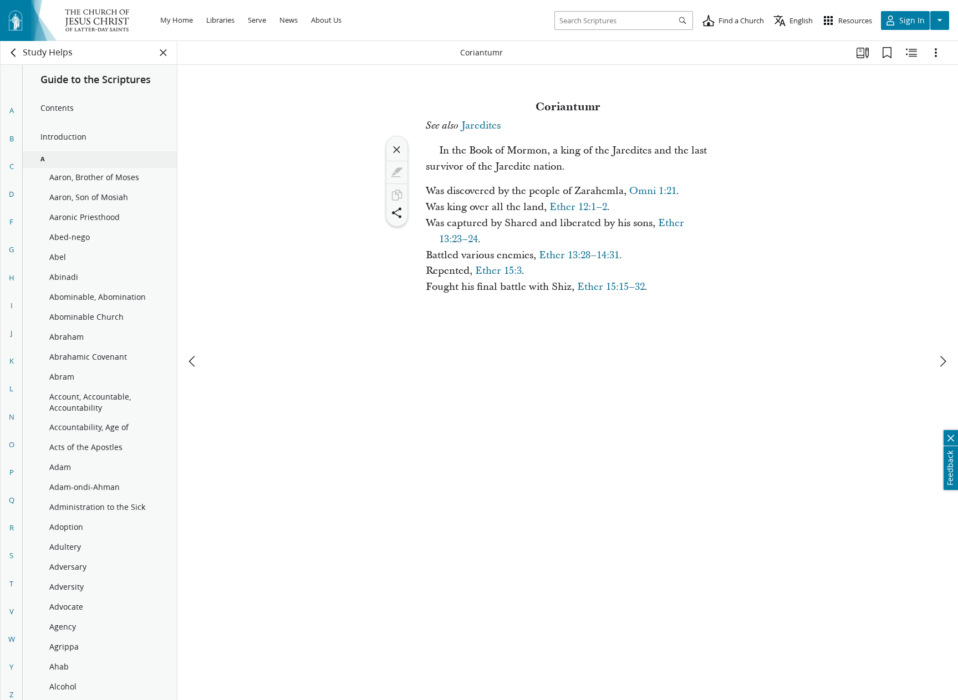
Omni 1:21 (652, 191)
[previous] (193, 361)
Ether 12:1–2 (578, 207)
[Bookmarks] (887, 52)
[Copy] (397, 195)
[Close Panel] (163, 53)
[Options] (936, 52)
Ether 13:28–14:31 (579, 255)
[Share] (397, 213)
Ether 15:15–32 (611, 287)
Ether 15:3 (498, 271)
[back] (14, 53)
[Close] (397, 150)
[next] (942, 361)
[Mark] (397, 172)
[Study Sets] (863, 52)
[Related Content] (911, 52)
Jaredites (481, 125)
